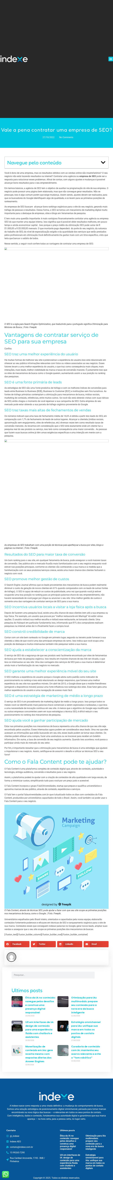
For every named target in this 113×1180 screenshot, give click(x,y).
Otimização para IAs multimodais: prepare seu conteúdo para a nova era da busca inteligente (84, 1005)
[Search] (98, 975)
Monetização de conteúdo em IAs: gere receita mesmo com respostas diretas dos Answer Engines (39, 1054)
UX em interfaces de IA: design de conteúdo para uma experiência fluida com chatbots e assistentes (39, 1030)
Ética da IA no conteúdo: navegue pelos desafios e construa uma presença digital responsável (40, 1005)
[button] (110, 59)
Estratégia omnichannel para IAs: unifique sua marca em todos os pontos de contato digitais (85, 1030)
